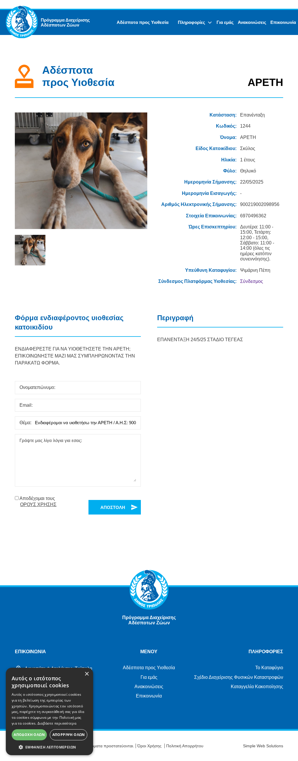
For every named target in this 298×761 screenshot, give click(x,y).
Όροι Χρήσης (149, 746)
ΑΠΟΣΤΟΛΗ (112, 507)
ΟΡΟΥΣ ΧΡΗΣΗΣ (38, 504)
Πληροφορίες (191, 22)
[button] (49, 746)
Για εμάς (225, 22)
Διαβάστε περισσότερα (57, 723)
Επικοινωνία (283, 22)
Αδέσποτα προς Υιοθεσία (142, 22)
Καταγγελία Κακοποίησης (257, 686)
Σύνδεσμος (251, 281)
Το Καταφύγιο (269, 667)
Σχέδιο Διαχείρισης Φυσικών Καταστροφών (238, 677)
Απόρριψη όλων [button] (68, 734)
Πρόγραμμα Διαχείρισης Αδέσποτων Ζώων (65, 22)
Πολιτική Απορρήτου (184, 746)
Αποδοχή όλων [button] (29, 734)
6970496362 (253, 215)
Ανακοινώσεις (252, 22)
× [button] (86, 674)
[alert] (49, 711)
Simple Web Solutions (263, 746)
